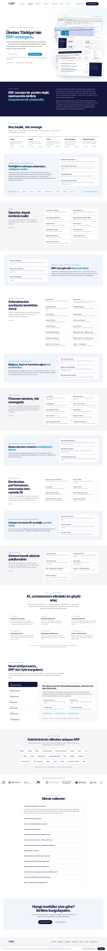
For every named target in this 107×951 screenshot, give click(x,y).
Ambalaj (30, 751)
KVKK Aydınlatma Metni (56, 948)
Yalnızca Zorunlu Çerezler (88, 948)
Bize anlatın (52, 767)
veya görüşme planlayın (40, 57)
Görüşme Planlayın (92, 3)
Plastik (25, 756)
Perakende (81, 756)
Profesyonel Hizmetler (73, 761)
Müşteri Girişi (80, 3)
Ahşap (72, 751)
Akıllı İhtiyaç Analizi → (35, 54)
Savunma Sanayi (47, 751)
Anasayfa (22, 3)
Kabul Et (101, 948)
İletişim (68, 3)
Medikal (72, 756)
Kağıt (65, 756)
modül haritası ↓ (10, 59)
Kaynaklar (46, 3)
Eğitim (48, 761)
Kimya (32, 756)
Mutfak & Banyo (41, 756)
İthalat (62, 761)
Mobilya (22, 751)
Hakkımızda (54, 3)
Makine (37, 751)
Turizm (55, 761)
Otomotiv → (24, 191)
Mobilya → (39, 191)
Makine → (32, 191)
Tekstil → (58, 191)
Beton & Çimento (25, 761)
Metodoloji (38, 3)
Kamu (84, 761)
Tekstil (79, 751)
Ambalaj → (65, 191)
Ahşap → (72, 191)
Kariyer (62, 3)
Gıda (86, 751)
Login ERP (30, 3)
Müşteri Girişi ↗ (94, 941)
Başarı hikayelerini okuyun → (91, 191)
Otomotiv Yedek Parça (61, 751)
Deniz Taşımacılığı (38, 761)
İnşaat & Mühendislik (54, 756)
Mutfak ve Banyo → (49, 191)
